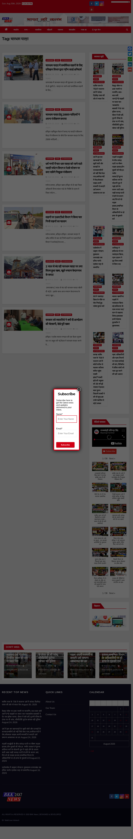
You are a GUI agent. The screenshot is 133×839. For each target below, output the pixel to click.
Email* (59, 429)
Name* (59, 414)
